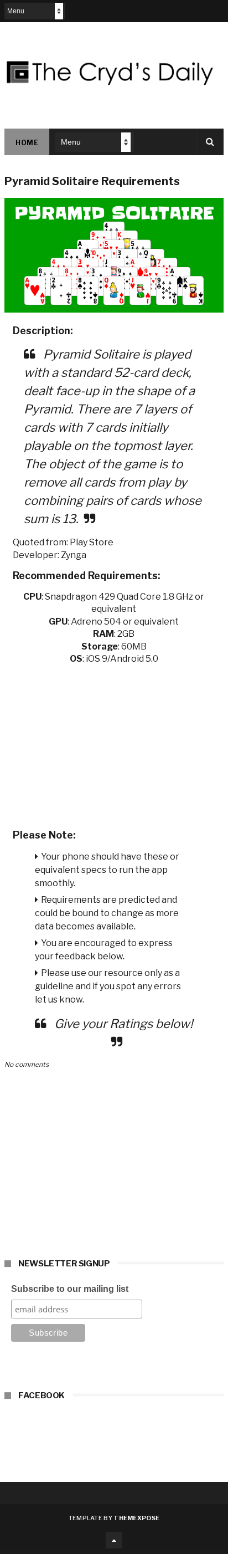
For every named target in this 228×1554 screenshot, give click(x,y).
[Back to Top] (114, 1540)
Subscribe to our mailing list (69, 1289)
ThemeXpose (136, 1518)
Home (26, 143)
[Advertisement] (114, 743)
